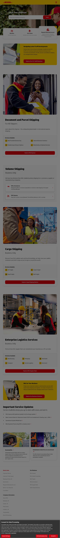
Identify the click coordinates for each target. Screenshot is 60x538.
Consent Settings (6, 536)
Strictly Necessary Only (42, 536)
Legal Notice (13, 533)
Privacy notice (8, 533)
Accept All (53, 536)
